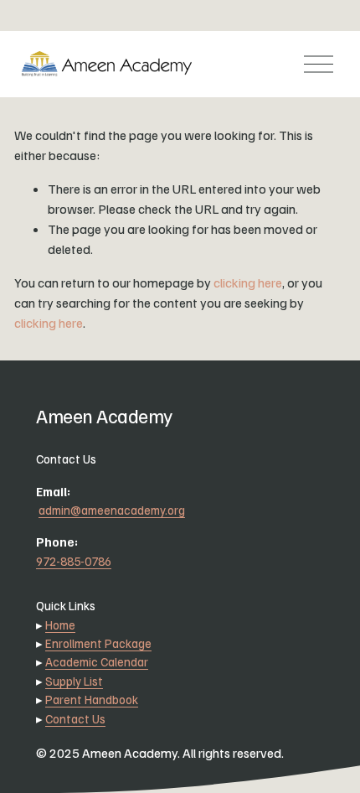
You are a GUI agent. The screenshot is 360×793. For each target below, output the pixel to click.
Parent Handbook (91, 699)
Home (60, 624)
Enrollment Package (98, 642)
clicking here (247, 282)
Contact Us (75, 718)
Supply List (74, 680)
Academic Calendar (96, 661)
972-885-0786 (73, 560)
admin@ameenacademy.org (112, 509)
